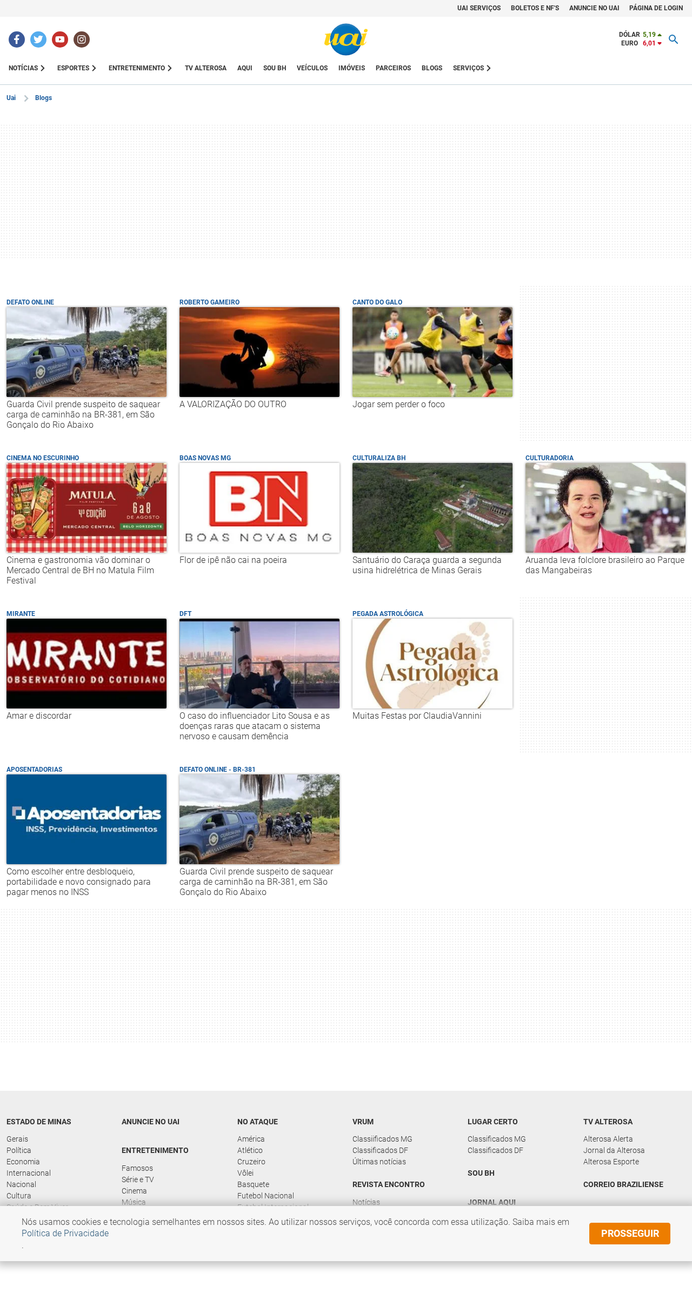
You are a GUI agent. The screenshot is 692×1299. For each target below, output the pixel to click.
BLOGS (432, 68)
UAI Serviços (479, 8)
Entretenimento (155, 1150)
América (251, 1139)
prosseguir (630, 1233)
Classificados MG (497, 1139)
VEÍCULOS (312, 68)
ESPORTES (73, 68)
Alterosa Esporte (611, 1161)
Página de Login (656, 8)
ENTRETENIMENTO (137, 68)
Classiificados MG (382, 1139)
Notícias (366, 1202)
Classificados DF (380, 1150)
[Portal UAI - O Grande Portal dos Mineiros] (346, 39)
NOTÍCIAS (23, 68)
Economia (23, 1161)
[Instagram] (82, 39)
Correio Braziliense (623, 1184)
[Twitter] (38, 39)
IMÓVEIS (351, 68)
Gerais (17, 1139)
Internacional (28, 1173)
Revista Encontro (388, 1184)
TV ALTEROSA (206, 68)
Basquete (253, 1184)
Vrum (363, 1121)
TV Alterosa (608, 1121)
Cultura (18, 1195)
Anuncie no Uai (594, 8)
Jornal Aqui (492, 1202)
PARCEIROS (393, 68)
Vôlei (245, 1173)
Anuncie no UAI (150, 1121)
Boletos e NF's (535, 8)
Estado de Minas (38, 1121)
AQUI (244, 68)
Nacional (21, 1184)
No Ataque (257, 1121)
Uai (11, 98)
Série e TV (138, 1179)
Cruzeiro (251, 1161)
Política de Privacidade (65, 1233)
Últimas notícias (379, 1161)
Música (134, 1202)
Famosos (137, 1168)
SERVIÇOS (468, 68)
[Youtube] (60, 39)
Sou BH (274, 68)
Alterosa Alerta (608, 1139)
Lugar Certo (493, 1121)
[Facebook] (17, 39)
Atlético (250, 1150)
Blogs (43, 98)
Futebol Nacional (265, 1195)
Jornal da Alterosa (614, 1150)
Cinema (134, 1191)
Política (18, 1150)
